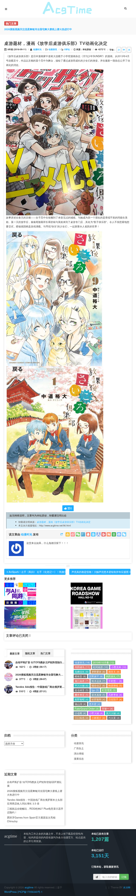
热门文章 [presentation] (45, 653)
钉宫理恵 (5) (109, 690)
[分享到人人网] (98, 534)
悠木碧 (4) (94, 704)
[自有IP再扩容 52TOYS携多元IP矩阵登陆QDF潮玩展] (8, 664)
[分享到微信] (78, 534)
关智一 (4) (107, 708)
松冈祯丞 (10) (100, 667)
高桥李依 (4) (115, 694)
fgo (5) (95, 690)
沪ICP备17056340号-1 (29, 892)
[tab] (14, 653)
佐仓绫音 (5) (82, 690)
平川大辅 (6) (82, 685)
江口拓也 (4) (82, 718)
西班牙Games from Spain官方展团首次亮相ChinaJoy (31, 819)
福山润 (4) (80, 704)
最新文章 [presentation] (15, 653)
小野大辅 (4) (96, 713)
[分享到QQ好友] (88, 534)
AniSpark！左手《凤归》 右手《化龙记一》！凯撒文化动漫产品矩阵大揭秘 (50, 572)
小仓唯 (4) (80, 713)
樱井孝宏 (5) (82, 694)
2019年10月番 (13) (103, 662)
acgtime (29, 887)
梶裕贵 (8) (80, 676)
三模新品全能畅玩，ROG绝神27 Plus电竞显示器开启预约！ (35, 810)
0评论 (67, 49)
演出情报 (79, 753)
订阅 (123, 877)
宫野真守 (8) (96, 676)
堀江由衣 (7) (82, 681)
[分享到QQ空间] (68, 534)
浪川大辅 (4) (113, 713)
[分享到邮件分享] (119, 534)
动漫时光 (37, 49)
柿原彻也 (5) (115, 685)
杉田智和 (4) (98, 699)
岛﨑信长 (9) (82, 671)
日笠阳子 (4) (115, 699)
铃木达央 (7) (98, 681)
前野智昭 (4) (82, 699)
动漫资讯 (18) (82, 662)
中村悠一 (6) (115, 681)
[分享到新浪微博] (73, 534)
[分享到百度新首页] (93, 534)
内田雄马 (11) (82, 667)
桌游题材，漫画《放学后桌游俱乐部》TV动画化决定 (63, 522)
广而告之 (79, 748)
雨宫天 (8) (114, 671)
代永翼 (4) (114, 718)
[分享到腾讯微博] (83, 534)
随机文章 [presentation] (30, 653)
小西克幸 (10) (118, 667)
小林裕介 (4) (98, 718)
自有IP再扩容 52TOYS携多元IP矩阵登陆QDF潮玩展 (44, 662)
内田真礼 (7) (113, 676)
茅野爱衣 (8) (98, 671)
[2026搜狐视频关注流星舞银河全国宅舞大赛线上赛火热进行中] (8, 677)
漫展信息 (79, 758)
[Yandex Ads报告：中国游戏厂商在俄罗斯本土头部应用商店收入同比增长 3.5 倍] (8, 689)
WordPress (10, 892)
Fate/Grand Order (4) (87, 708)
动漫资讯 (53, 49)
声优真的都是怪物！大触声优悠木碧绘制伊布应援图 (100, 572)
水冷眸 (127, 887)
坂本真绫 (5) (98, 694)
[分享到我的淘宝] (109, 534)
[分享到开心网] (103, 534)
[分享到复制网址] (124, 534)
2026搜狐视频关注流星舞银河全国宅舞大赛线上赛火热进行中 (49, 674)
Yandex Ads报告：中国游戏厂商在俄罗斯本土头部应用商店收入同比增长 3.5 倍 (59, 686)
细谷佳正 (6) (98, 685)
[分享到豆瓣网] (114, 534)
